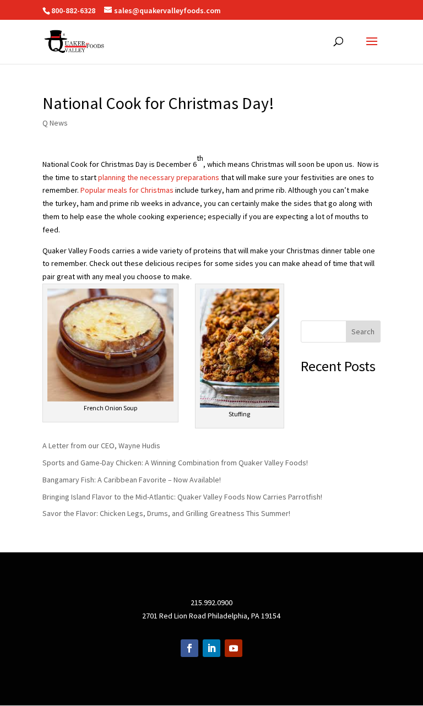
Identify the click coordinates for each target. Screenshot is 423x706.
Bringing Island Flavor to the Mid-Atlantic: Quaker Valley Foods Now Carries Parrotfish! (182, 497)
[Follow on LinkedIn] (211, 648)
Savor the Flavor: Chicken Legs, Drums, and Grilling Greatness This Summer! (166, 513)
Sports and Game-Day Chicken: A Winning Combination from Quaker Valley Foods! (175, 463)
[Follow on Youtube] (233, 648)
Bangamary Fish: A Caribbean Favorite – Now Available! (131, 480)
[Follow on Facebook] (189, 648)
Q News (55, 123)
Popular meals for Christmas (126, 190)
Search (363, 331)
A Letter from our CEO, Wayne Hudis (101, 445)
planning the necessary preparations (158, 177)
